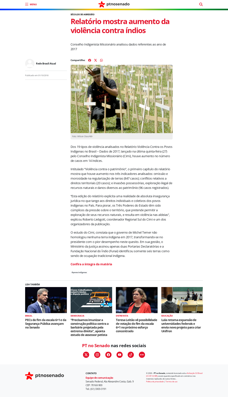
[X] (95, 60)
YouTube (119, 355)
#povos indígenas (79, 272)
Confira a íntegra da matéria (91, 264)
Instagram (97, 355)
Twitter (86, 355)
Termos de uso (171, 381)
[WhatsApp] (101, 60)
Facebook (108, 355)
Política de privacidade (155, 381)
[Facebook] (89, 60)
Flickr (142, 355)
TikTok (131, 355)
